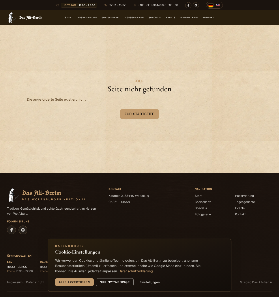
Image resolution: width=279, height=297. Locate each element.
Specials (155, 17)
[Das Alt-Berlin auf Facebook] (188, 5)
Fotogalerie (189, 17)
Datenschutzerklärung (136, 271)
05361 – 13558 (118, 5)
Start (69, 17)
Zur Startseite (139, 114)
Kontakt (208, 17)
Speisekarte (110, 17)
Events (171, 17)
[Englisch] (218, 5)
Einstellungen (149, 282)
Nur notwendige (115, 282)
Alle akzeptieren (74, 282)
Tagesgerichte (134, 17)
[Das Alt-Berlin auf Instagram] (196, 5)
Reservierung (87, 17)
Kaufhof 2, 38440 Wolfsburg (129, 196)
